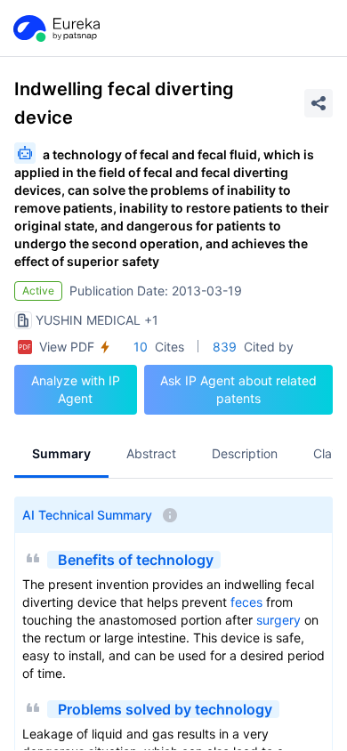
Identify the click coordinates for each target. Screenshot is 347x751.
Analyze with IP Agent (75, 389)
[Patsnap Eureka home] (55, 28)
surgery (278, 619)
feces (246, 602)
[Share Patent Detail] (318, 103)
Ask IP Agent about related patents (238, 389)
